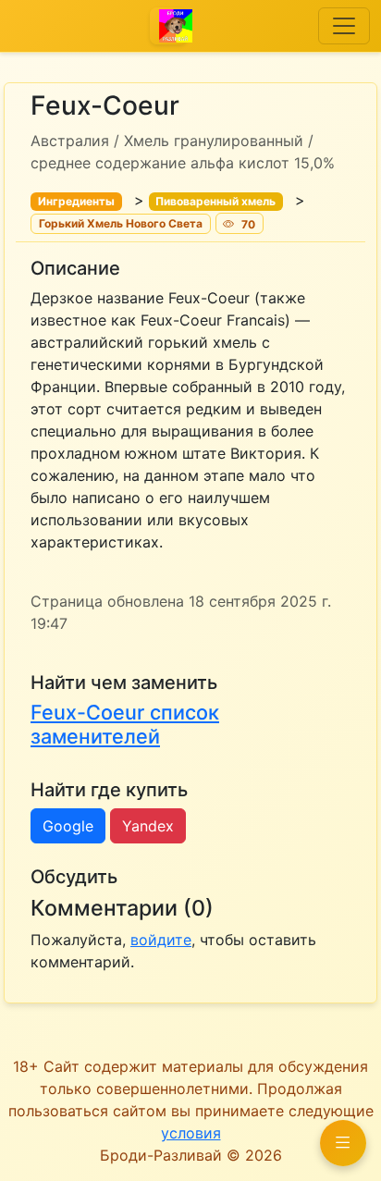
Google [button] (68, 826)
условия (191, 1133)
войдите (160, 939)
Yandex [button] (148, 826)
